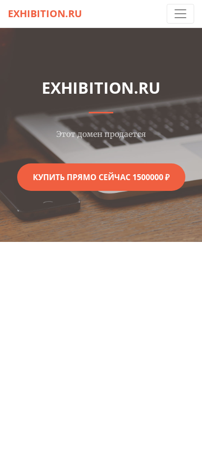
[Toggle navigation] (180, 14)
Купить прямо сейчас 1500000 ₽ (101, 177)
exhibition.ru (45, 13)
